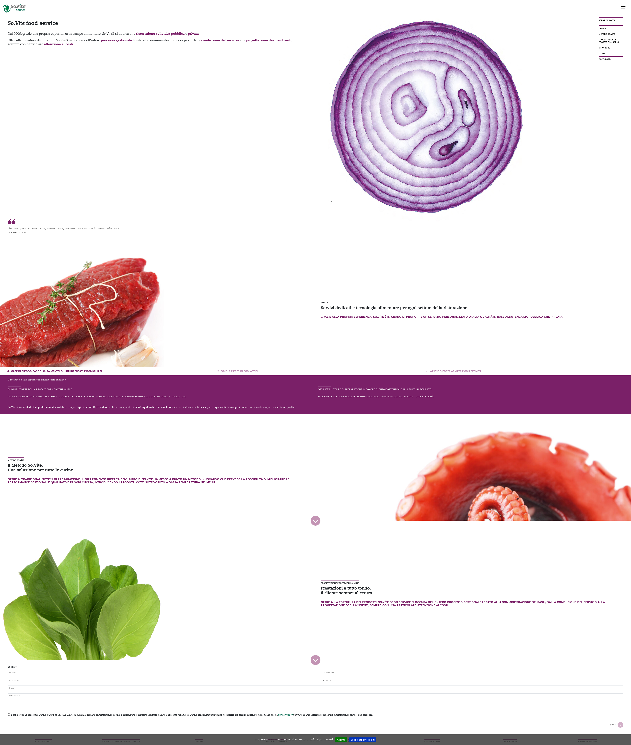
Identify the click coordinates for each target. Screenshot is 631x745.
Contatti (603, 53)
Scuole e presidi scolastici (239, 371)
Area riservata (607, 20)
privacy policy (285, 715)
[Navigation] (623, 7)
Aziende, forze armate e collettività (455, 371)
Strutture (604, 48)
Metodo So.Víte (607, 34)
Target (602, 28)
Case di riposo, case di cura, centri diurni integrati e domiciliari (56, 371)
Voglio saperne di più (363, 739)
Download (605, 59)
